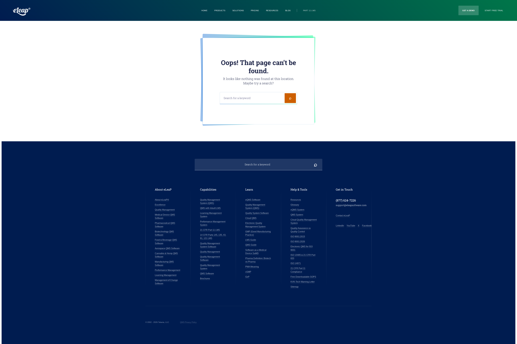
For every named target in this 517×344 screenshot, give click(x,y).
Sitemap (294, 287)
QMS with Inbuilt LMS (210, 208)
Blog (288, 10)
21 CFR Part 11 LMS (210, 230)
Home (204, 10)
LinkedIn (340, 225)
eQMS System (297, 210)
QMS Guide (250, 245)
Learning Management (165, 275)
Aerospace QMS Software (167, 248)
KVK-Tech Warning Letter (303, 282)
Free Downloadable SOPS (303, 277)
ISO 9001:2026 (298, 241)
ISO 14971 (296, 263)
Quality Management (165, 210)
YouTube (351, 225)
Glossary (295, 205)
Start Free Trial (494, 10)
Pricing (255, 10)
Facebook (367, 225)
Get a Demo (468, 10)
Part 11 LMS (309, 10)
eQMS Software (252, 200)
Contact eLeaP (343, 215)
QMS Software (207, 273)
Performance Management (167, 270)
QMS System (297, 215)
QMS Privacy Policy (188, 322)
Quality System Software (257, 213)
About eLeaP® (162, 200)
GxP (247, 277)
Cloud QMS (250, 218)
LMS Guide (250, 240)
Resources (272, 10)
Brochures (205, 278)
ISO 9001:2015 (298, 236)
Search (290, 98)
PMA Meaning (252, 267)
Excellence (160, 205)
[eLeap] (35, 12)
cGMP (248, 272)
